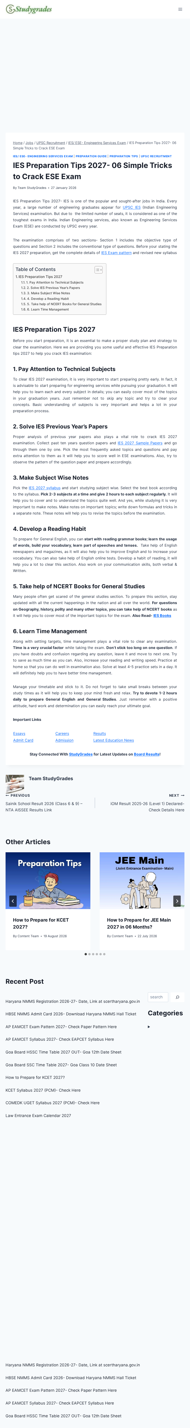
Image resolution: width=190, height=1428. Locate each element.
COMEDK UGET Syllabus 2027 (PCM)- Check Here (53, 1102)
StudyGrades (81, 754)
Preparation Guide (91, 156)
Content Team (28, 936)
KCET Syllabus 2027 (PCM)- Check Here (43, 1090)
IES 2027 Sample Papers (140, 443)
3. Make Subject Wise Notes (48, 293)
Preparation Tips (124, 156)
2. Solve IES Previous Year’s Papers (53, 288)
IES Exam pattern (116, 252)
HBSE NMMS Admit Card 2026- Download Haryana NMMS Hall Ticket (71, 1014)
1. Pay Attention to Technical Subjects (54, 282)
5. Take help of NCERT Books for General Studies (64, 304)
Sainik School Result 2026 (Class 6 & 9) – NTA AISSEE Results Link (44, 802)
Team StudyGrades (32, 188)
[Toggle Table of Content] (96, 270)
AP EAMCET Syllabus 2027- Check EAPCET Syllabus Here (60, 1039)
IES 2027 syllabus (44, 487)
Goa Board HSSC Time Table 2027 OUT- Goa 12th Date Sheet (63, 1052)
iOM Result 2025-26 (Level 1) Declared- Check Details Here (147, 802)
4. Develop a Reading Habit (48, 299)
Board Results (146, 754)
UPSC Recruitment (156, 156)
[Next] (177, 901)
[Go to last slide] (13, 901)
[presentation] (48, 880)
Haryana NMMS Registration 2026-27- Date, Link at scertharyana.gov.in (73, 1001)
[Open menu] (180, 9)
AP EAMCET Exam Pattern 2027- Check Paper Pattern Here (61, 1026)
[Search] (177, 997)
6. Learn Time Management (48, 309)
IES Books (162, 615)
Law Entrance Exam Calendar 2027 (38, 1115)
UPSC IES (132, 207)
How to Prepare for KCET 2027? (35, 1077)
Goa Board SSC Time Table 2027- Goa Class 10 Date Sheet (61, 1065)
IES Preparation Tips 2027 (40, 276)
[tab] (86, 954)
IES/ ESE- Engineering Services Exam (43, 156)
